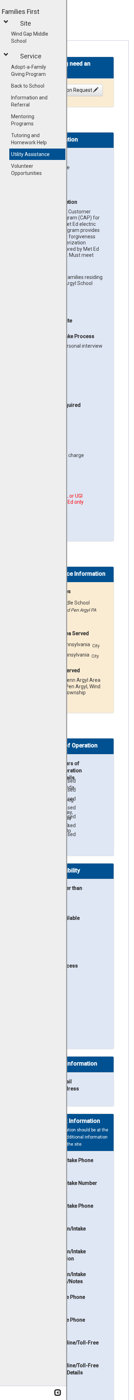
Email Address (69, 1085)
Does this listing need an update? (58, 67)
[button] (7, 21)
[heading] (67, 69)
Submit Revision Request (64, 90)
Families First (20, 11)
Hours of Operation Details (70, 771)
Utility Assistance (30, 154)
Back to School (27, 86)
